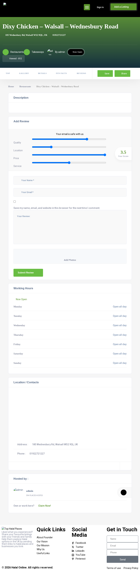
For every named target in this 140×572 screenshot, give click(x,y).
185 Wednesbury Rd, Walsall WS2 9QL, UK (26, 35)
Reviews (81, 73)
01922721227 (59, 35)
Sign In (100, 7)
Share (124, 73)
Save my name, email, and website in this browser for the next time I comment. (56, 208)
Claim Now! (44, 505)
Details (42, 73)
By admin (60, 52)
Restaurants (25, 86)
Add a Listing (121, 6)
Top (8, 73)
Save (106, 73)
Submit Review (26, 272)
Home (11, 86)
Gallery (24, 73)
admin (29, 491)
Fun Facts (61, 73)
